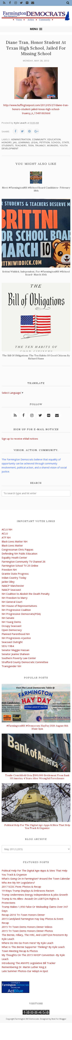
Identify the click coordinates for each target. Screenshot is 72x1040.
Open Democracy (12, 630)
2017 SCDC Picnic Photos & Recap (21, 886)
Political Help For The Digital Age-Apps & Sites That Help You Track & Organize (37, 827)
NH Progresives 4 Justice (16, 638)
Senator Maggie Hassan (15, 650)
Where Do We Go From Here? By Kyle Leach (27, 943)
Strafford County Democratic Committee (25, 662)
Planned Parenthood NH (16, 634)
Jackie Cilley (8, 581)
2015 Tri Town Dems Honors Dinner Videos (27, 926)
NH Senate (8, 618)
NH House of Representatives (19, 605)
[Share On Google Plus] (36, 131)
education (54, 139)
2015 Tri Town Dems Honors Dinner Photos (27, 930)
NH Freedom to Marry (14, 597)
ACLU (5, 533)
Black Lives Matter (12, 545)
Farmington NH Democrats (27, 1019)
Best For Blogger (59, 1019)
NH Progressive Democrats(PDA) (21, 613)
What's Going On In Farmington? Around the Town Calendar (36, 878)
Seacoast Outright (12, 642)
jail (15, 142)
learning (24, 142)
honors (7, 142)
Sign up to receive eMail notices (20, 438)
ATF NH (6, 537)
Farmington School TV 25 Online (20, 565)
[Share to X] (22, 131)
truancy (40, 145)
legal (34, 142)
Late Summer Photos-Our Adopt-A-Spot (25, 971)
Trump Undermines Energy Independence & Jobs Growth (35, 894)
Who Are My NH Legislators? (18, 882)
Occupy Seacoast (11, 626)
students (8, 145)
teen (31, 145)
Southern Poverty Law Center (19, 658)
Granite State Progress (15, 573)
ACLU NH (7, 529)
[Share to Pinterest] (29, 131)
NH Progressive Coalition (16, 609)
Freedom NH (9, 569)
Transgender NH (11, 666)
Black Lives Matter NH (14, 541)
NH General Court (12, 601)
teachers (21, 145)
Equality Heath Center (14, 557)
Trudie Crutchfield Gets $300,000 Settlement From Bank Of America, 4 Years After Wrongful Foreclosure (37, 777)
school (56, 142)
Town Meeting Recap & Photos (20, 951)
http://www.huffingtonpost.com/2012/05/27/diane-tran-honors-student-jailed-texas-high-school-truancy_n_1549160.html (36, 109)
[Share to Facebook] (15, 131)
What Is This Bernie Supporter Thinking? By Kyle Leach (33, 947)
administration (21, 139)
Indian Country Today (14, 577)
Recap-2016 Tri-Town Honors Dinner (23, 914)
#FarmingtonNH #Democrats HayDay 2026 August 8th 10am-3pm (37, 727)
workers (52, 145)
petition (45, 142)
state (65, 142)
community (39, 139)
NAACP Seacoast (11, 589)
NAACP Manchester (13, 585)
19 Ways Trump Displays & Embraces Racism (28, 890)
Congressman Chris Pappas (17, 549)
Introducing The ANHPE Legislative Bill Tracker (29, 963)
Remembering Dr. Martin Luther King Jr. (24, 967)
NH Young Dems (11, 622)
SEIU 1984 (8, 646)
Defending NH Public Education (19, 553)
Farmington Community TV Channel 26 (23, 561)
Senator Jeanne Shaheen (15, 654)
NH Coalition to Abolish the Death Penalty (26, 593)
